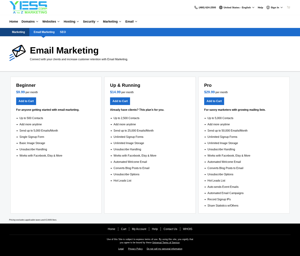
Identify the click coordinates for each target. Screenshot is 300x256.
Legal (121, 248)
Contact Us (170, 229)
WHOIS (187, 229)
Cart (123, 229)
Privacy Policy (135, 248)
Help (155, 229)
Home (111, 229)
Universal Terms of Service (166, 242)
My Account (139, 229)
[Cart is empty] (288, 7)
